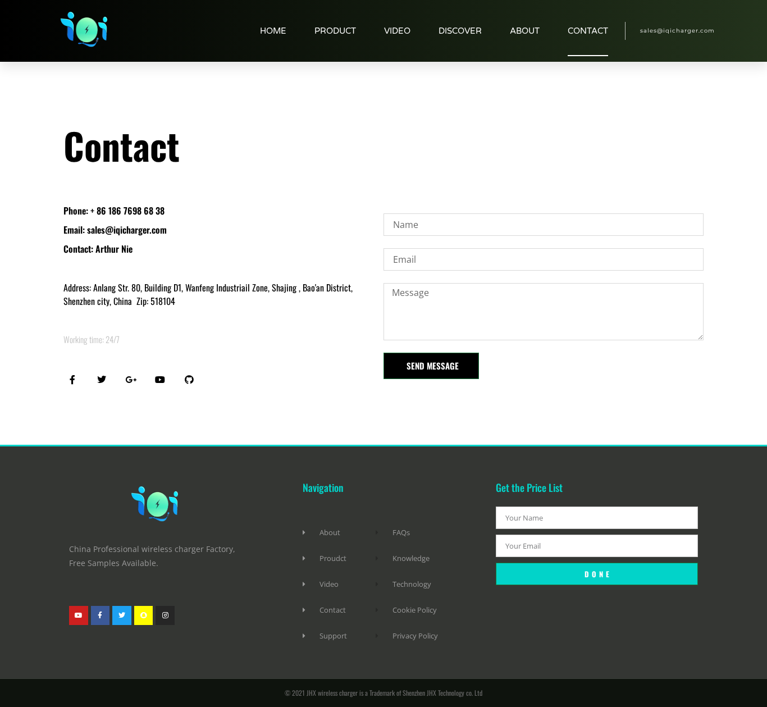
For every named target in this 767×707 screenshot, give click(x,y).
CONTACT (588, 31)
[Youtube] (78, 615)
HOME (273, 31)
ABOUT (525, 31)
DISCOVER (460, 31)
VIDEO (397, 31)
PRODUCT (335, 31)
